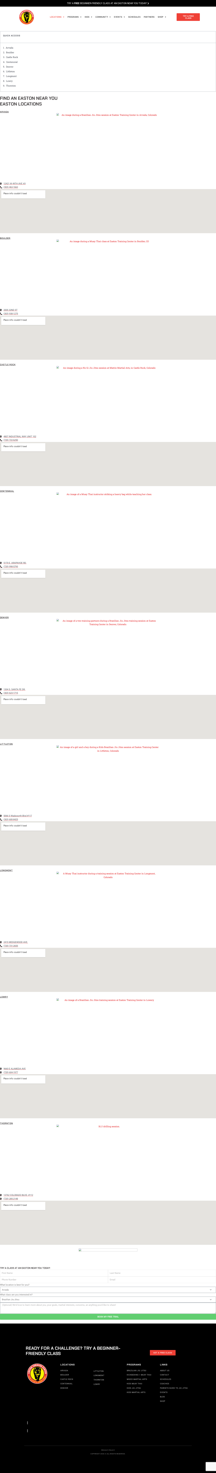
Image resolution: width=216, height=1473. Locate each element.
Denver (9, 66)
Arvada (9, 47)
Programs (73, 17)
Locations (56, 17)
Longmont (11, 76)
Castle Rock (12, 57)
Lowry (9, 80)
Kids (87, 17)
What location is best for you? (14, 1285)
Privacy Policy (108, 1450)
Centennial (12, 61)
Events (118, 17)
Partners (149, 17)
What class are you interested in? (16, 1294)
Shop (160, 17)
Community (102, 17)
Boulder (10, 52)
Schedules (134, 17)
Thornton (11, 85)
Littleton (10, 71)
